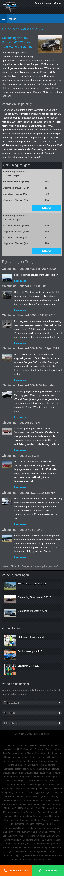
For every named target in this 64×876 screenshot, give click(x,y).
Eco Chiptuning (32, 851)
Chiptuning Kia (11, 820)
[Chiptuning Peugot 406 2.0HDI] (7, 537)
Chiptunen (24, 820)
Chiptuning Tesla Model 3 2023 (34, 597)
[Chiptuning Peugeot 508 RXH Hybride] (7, 393)
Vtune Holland (53, 773)
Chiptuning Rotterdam (51, 788)
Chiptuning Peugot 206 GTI (20, 455)
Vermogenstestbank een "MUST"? (19, 769)
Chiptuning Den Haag (13, 773)
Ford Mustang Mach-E (30, 651)
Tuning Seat (35, 757)
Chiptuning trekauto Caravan (27, 816)
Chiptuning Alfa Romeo (14, 828)
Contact (58, 3)
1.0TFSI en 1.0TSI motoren (35, 780)
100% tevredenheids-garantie (44, 844)
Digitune (55, 820)
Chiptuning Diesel (26, 745)
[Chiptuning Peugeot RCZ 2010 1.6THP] (7, 500)
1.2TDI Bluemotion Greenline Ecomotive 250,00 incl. (31, 824)
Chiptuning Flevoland (34, 749)
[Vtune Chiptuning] (10, 7)
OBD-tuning (46, 840)
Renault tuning (52, 749)
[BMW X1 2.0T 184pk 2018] (10, 586)
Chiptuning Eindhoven (35, 773)
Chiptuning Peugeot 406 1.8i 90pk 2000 (29, 268)
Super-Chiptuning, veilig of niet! (24, 804)
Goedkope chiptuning (27, 761)
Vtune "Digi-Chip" (20, 859)
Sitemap (48, 3)
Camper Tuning (29, 832)
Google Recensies (49, 785)
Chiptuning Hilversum (12, 788)
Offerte (46, 208)
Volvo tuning (9, 761)
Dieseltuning (33, 785)
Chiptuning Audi (32, 808)
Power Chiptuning (51, 816)
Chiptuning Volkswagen (14, 792)
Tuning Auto (46, 847)
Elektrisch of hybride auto (31, 637)
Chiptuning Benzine (40, 820)
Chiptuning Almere (24, 753)
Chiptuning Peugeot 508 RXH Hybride (28, 385)
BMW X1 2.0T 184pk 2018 (32, 583)
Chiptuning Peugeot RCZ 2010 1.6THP (28, 492)
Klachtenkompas (32, 788)
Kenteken (38, 777)
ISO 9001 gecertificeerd (41, 859)
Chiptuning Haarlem (51, 808)
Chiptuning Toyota (20, 844)
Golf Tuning (33, 765)
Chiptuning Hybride (23, 777)
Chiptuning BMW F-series (16, 757)
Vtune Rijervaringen (15, 575)
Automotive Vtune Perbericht (21, 836)
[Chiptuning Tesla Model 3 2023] (10, 599)
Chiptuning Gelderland (51, 804)
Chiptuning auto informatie (47, 753)
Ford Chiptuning (47, 765)
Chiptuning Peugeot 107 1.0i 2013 (25, 286)
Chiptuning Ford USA (13, 808)
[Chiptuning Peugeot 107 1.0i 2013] (7, 294)
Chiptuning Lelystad (24, 800)
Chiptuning (11, 745)
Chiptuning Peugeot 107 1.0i (21, 422)
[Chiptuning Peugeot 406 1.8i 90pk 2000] (7, 277)
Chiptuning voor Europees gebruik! (43, 828)
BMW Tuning (41, 800)
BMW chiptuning (14, 780)
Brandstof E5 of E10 (28, 665)
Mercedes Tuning (10, 847)
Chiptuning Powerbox (15, 785)
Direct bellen (18, 870)
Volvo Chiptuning (51, 757)
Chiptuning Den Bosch (25, 812)
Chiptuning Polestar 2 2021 (32, 610)
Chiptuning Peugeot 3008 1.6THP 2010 (28, 315)
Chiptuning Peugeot (20, 566)
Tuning (53, 780)
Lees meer (20, 280)
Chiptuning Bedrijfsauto (48, 769)
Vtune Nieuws (11, 628)
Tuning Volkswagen (17, 765)
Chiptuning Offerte (31, 840)
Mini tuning (8, 812)
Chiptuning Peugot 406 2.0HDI (23, 529)
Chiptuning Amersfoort (49, 761)
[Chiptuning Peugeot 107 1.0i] (7, 430)
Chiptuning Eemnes (29, 847)
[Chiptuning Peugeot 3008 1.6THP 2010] (7, 323)
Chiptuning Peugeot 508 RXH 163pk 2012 (30, 348)
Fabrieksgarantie (52, 777)
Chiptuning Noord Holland (26, 855)
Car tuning (7, 777)
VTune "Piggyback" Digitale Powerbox (44, 792)
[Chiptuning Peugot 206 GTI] (7, 463)
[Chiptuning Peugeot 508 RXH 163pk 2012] (7, 356)
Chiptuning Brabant (45, 836)
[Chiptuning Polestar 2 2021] (10, 613)
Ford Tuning (9, 753)
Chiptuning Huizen (11, 832)
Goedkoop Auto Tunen (50, 855)
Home (38, 3)
